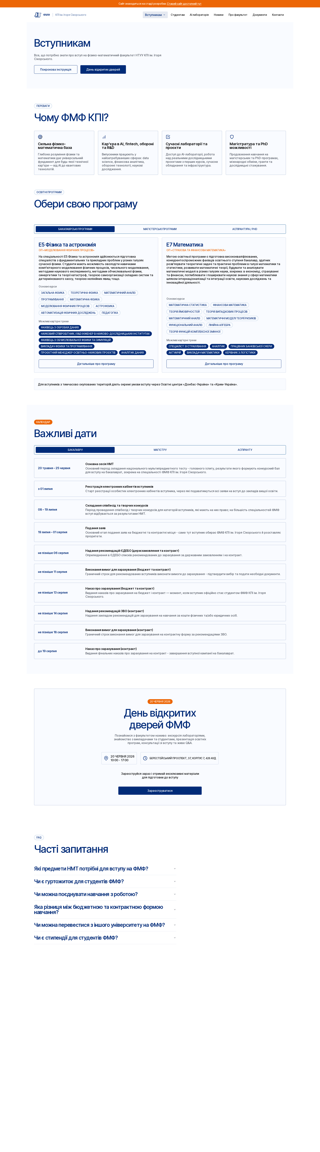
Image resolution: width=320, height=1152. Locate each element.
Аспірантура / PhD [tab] (244, 229)
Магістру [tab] (160, 449)
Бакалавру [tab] (75, 449)
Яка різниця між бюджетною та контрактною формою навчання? (98, 909)
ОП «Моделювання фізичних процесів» (66, 250)
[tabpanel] (160, 313)
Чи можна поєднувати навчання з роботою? (86, 894)
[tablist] (160, 229)
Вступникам (153, 15)
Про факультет (238, 14)
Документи (260, 14)
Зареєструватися (160, 791)
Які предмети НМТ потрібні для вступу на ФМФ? (91, 868)
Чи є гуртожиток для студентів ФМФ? (79, 881)
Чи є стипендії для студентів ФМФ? (76, 938)
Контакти (278, 14)
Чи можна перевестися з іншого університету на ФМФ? (99, 925)
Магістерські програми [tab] (160, 229)
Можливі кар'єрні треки (54, 321)
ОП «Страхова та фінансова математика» (196, 250)
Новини (218, 14)
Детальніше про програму (96, 364)
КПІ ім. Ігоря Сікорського (70, 14)
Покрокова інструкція (55, 69)
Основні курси (48, 286)
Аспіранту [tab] (245, 449)
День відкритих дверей (103, 69)
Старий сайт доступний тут (184, 3)
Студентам (178, 14)
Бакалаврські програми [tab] (75, 229)
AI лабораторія (199, 14)
